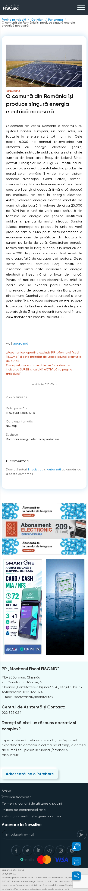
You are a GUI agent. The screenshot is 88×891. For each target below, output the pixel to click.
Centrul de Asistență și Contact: (33, 706)
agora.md (20, 343)
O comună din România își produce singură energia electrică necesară (38, 24)
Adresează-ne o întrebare (30, 773)
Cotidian (37, 19)
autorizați (54, 469)
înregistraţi (35, 469)
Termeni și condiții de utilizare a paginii (32, 803)
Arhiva (6, 791)
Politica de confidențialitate (24, 810)
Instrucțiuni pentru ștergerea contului (31, 816)
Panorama (55, 19)
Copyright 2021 (9, 874)
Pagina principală (14, 19)
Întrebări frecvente (17, 797)
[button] (74, 846)
